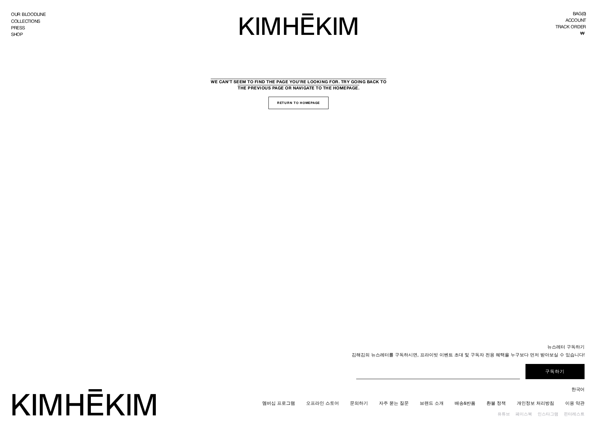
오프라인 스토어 (322, 403)
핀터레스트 (574, 414)
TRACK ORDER (571, 26)
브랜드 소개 (432, 403)
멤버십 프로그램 (278, 403)
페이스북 (523, 414)
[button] (579, 13)
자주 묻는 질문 (394, 403)
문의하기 (359, 403)
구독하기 (555, 371)
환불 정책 (496, 403)
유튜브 (504, 414)
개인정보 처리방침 (535, 403)
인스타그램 (548, 414)
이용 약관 (575, 403)
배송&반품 (465, 403)
